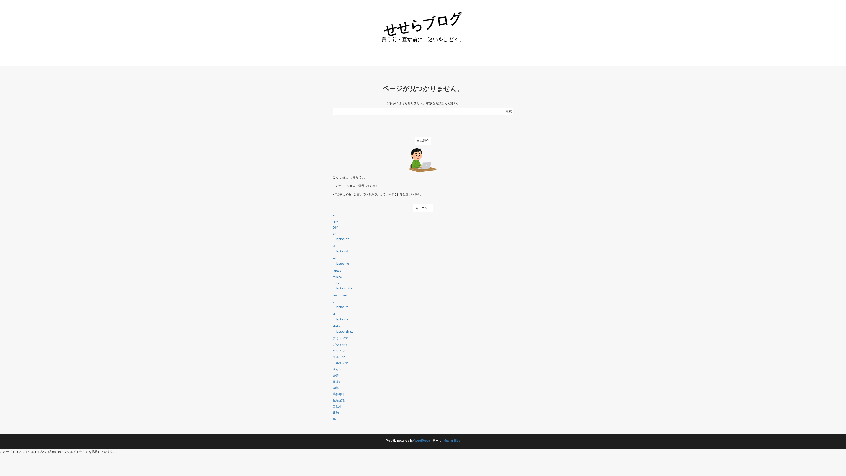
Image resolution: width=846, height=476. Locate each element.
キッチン (339, 351)
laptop (337, 270)
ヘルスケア (340, 363)
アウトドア (340, 338)
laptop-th (342, 307)
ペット (337, 369)
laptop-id (342, 251)
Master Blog (451, 440)
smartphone (341, 295)
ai (334, 215)
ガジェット (340, 344)
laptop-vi (342, 319)
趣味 (336, 412)
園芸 (336, 388)
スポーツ (339, 357)
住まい (337, 381)
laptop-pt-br (344, 288)
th (334, 301)
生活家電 (339, 400)
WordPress (422, 440)
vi (334, 314)
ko (334, 258)
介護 (336, 375)
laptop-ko (342, 263)
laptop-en (342, 239)
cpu (335, 221)
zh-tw (336, 326)
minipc (337, 277)
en (334, 233)
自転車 (337, 406)
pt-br (336, 283)
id (334, 246)
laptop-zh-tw (344, 331)
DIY (335, 227)
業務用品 (339, 394)
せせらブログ (423, 24)
